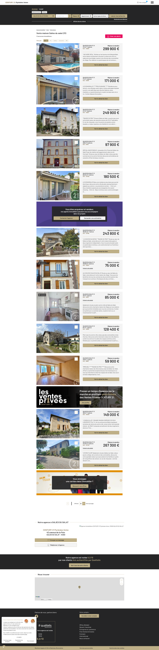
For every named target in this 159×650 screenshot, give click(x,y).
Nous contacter (85, 638)
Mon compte (142, 2)
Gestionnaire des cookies (116, 648)
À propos (82, 634)
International (84, 636)
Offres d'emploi (84, 625)
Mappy (50, 599)
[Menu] (152, 2)
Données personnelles (86, 648)
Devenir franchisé (85, 627)
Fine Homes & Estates (87, 632)
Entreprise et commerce (88, 629)
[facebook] (36, 616)
